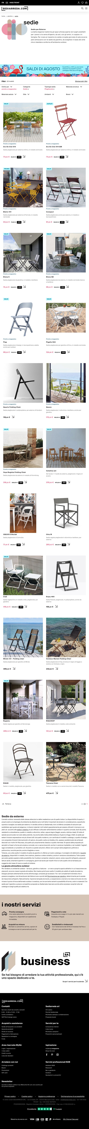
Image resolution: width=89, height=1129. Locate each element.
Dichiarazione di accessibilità (72, 1096)
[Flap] (23, 326)
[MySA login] (79, 3)
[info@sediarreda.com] (7, 3)
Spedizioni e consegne (9, 1036)
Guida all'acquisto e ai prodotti (12, 1027)
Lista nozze (49, 1029)
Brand (4, 1068)
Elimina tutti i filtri (81, 81)
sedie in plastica (22, 829)
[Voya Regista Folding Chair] (23, 456)
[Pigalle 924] (66, 326)
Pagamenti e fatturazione (10, 1034)
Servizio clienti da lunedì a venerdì (13, 1010)
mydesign (52, 1048)
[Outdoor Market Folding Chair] (66, 644)
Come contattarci (7, 1015)
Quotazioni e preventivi (53, 1075)
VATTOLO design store (9, 1017)
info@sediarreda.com (68, 1099)
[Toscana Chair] (66, 768)
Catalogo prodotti (7, 1065)
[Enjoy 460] (66, 582)
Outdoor (48, 1073)
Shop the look (50, 1051)
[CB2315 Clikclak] (23, 520)
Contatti (6, 1006)
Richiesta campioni (52, 1031)
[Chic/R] (66, 520)
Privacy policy (10, 1096)
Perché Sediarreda (52, 1012)
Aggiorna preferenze (46, 1096)
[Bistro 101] (23, 196)
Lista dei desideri (7, 1056)
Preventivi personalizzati (54, 1034)
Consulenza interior (52, 1027)
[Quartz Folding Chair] (23, 391)
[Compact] (66, 196)
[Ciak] (23, 582)
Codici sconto (6, 1053)
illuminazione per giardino (57, 876)
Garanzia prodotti (7, 1029)
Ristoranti (49, 1068)
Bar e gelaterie (50, 1070)
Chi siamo (49, 1010)
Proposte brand (51, 1017)
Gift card (4, 1073)
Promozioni (5, 1070)
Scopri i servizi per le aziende (73, 981)
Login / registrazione (8, 1048)
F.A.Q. (3, 1039)
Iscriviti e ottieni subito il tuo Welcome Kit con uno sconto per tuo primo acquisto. (22, 1085)
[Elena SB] (66, 261)
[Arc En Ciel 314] (23, 131)
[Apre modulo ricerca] (82, 8)
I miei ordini (6, 1051)
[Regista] (23, 706)
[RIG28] (23, 768)
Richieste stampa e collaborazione (57, 1015)
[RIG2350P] (66, 706)
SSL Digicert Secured (70, 1119)
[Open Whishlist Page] (82, 3)
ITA (3, 3)
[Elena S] (23, 261)
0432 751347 (14, 3)
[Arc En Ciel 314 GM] (66, 131)
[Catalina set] (66, 456)
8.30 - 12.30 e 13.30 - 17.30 (11, 1012)
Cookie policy (26, 1096)
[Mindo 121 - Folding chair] (23, 644)
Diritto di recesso (7, 1031)
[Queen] (66, 391)
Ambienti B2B (50, 1065)
